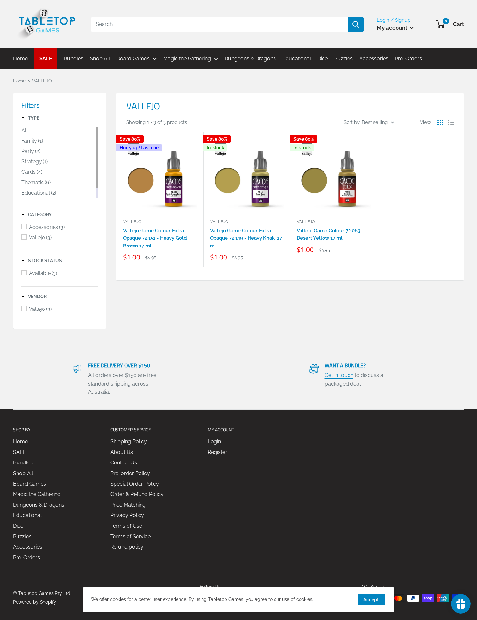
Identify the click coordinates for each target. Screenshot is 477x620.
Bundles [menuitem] (73, 59)
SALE (19, 452)
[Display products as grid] (440, 122)
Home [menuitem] (20, 59)
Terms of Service (130, 536)
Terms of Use (126, 526)
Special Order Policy (134, 484)
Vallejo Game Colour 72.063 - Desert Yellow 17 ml (330, 234)
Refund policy (126, 547)
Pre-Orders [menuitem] (408, 59)
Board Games (29, 484)
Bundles (23, 463)
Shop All (23, 473)
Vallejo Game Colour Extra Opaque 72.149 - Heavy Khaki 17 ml (246, 238)
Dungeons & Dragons (38, 505)
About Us (121, 452)
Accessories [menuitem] (373, 59)
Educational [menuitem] (296, 59)
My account (393, 27)
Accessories (27, 547)
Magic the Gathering (37, 494)
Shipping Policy (128, 441)
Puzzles (22, 536)
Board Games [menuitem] (133, 59)
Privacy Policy (127, 515)
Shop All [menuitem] (100, 59)
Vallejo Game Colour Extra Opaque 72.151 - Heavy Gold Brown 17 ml (155, 238)
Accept (371, 599)
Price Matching (128, 505)
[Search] (356, 24)
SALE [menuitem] (45, 59)
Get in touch (339, 375)
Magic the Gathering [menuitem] (187, 59)
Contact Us (123, 463)
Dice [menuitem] (322, 59)
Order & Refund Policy (137, 494)
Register (217, 452)
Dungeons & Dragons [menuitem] (250, 59)
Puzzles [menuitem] (343, 59)
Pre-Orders (26, 557)
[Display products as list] (451, 122)
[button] (30, 118)
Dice (18, 526)
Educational (27, 515)
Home (19, 80)
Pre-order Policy (130, 473)
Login (214, 441)
